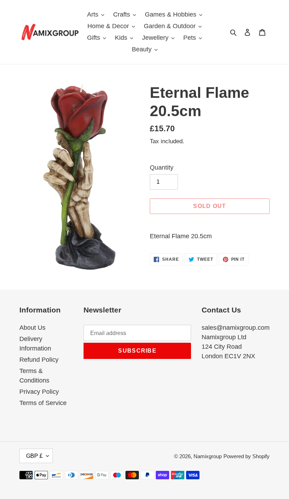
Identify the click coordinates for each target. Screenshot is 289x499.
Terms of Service (43, 402)
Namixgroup (207, 456)
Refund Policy (39, 359)
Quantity (161, 167)
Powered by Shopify (246, 456)
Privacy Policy (39, 391)
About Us (32, 327)
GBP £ (34, 456)
